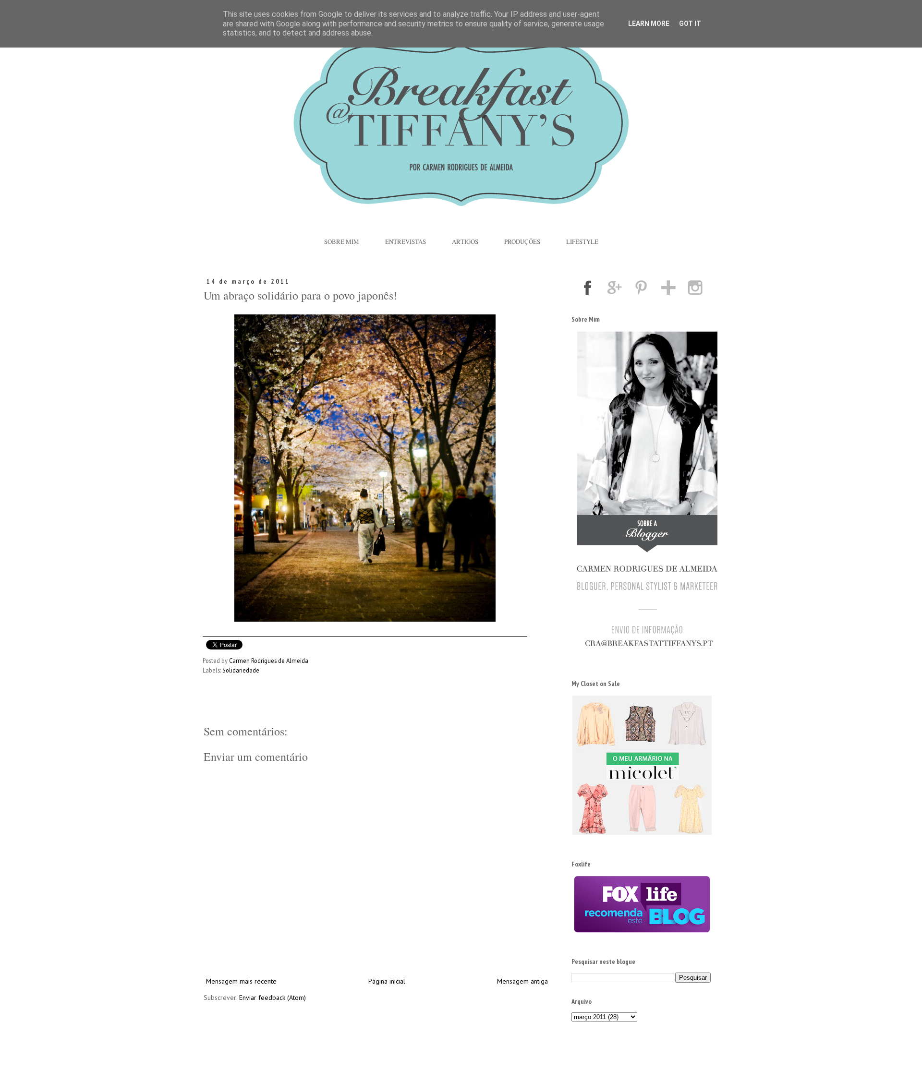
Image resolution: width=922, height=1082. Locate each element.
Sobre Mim (341, 241)
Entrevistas (405, 241)
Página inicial (386, 981)
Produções (522, 241)
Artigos (465, 241)
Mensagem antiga (522, 981)
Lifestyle (582, 241)
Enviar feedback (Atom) (272, 997)
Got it (690, 23)
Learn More (648, 23)
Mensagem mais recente (241, 981)
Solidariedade (240, 670)
